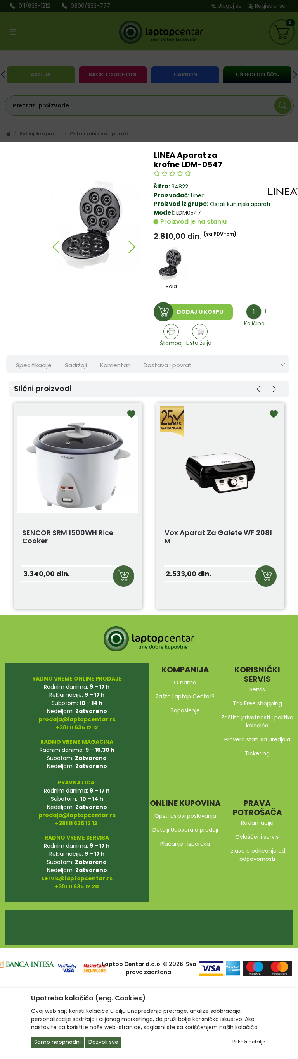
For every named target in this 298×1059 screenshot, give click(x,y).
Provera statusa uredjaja (257, 739)
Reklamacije (257, 823)
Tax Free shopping (257, 703)
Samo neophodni (57, 1042)
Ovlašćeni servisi (257, 837)
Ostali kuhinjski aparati (239, 204)
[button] (55, 247)
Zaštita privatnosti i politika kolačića (257, 721)
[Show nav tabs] (282, 365)
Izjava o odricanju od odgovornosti (257, 855)
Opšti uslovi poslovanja (185, 816)
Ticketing (257, 753)
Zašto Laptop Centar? (185, 696)
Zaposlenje (185, 710)
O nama (185, 682)
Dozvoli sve (103, 1042)
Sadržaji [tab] (76, 365)
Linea (198, 195)
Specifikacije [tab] (34, 365)
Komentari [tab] (115, 365)
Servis (257, 689)
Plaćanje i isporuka (185, 844)
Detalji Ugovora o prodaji (185, 830)
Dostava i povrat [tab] (168, 365)
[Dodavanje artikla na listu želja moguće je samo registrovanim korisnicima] (200, 331)
